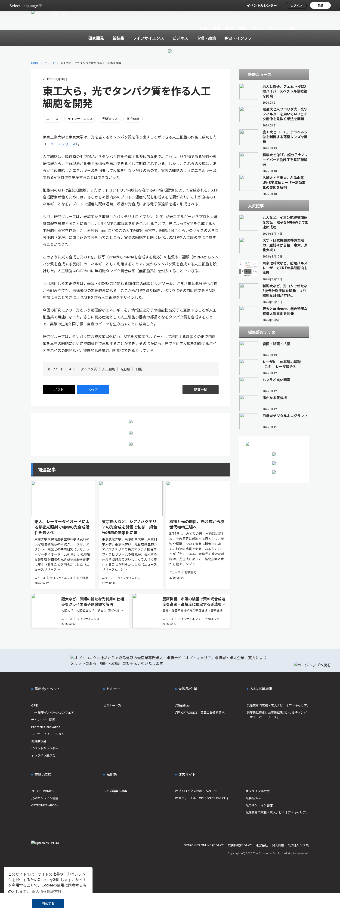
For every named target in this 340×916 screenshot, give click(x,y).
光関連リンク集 (298, 845)
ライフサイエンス (80, 119)
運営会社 (262, 845)
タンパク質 (89, 369)
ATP (72, 369)
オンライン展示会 (43, 755)
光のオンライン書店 (44, 798)
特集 (242, 28)
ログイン (296, 5)
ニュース (49, 63)
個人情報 (278, 845)
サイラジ (276, 28)
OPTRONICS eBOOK (45, 805)
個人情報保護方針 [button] (47, 891)
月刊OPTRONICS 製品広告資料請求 (200, 712)
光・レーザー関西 (43, 719)
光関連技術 (109, 119)
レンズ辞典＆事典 (115, 791)
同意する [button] (48, 903)
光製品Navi (182, 705)
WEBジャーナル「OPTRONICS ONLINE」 (202, 798)
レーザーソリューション (47, 734)
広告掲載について (240, 845)
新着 (203, 28)
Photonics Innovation (45, 726)
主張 (216, 28)
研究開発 (133, 119)
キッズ (257, 28)
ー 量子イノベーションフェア (52, 712)
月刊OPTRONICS (42, 791)
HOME (35, 63)
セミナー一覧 (112, 705)
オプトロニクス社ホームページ (196, 791)
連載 (292, 28)
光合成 (125, 369)
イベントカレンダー (262, 5)
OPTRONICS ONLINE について (204, 845)
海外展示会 (38, 741)
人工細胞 (108, 369)
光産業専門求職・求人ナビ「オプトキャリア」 (278, 705)
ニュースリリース (61, 144)
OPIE (34, 705)
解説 (229, 28)
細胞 (139, 369)
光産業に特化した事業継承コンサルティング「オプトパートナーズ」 (277, 714)
